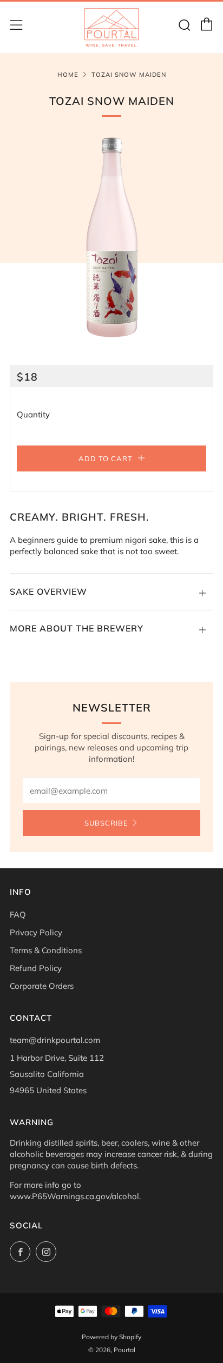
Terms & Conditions (46, 950)
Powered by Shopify (111, 1337)
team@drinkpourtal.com (55, 1040)
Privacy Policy (36, 932)
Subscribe (106, 823)
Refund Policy (36, 968)
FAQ (18, 914)
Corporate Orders (42, 986)
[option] (111, 238)
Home (67, 74)
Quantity (33, 414)
